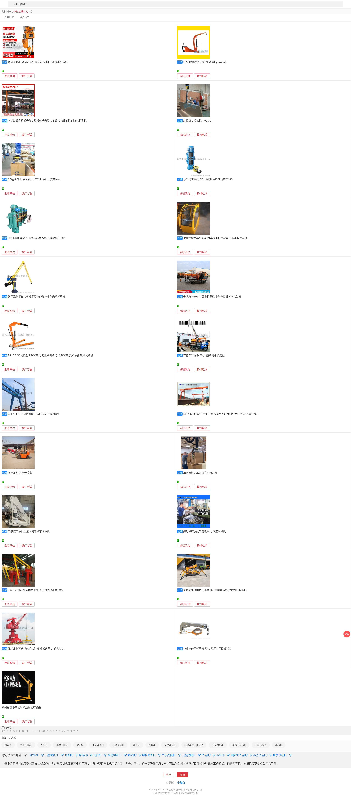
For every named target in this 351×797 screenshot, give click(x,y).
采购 (347, 634)
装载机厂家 (134, 755)
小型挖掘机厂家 (191, 755)
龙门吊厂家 (100, 755)
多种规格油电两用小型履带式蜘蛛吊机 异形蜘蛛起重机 (215, 590)
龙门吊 (44, 745)
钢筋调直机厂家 (117, 755)
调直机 (8, 745)
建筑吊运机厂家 (282, 755)
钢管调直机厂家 (151, 755)
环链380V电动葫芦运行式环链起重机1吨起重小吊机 (38, 62)
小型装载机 (118, 745)
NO (43, 731)
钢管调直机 (170, 745)
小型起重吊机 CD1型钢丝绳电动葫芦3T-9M (208, 179)
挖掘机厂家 (86, 755)
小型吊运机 (261, 745)
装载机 (136, 745)
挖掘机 (152, 745)
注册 (182, 774)
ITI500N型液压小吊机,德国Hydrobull (204, 62)
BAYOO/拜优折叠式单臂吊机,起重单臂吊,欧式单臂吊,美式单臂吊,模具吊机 (50, 355)
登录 (168, 774)
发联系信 (9, 76)
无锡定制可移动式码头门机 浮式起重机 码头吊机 (36, 648)
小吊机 (278, 745)
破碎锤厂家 (37, 755)
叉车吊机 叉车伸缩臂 (20, 472)
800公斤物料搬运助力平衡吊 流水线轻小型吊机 (35, 590)
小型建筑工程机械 (194, 745)
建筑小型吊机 (239, 745)
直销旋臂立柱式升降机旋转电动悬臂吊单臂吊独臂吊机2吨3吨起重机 (47, 120)
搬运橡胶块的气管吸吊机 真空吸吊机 (204, 531)
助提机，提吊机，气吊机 (197, 120)
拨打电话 (27, 76)
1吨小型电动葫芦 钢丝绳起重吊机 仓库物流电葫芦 (37, 238)
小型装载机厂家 (54, 755)
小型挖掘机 (62, 745)
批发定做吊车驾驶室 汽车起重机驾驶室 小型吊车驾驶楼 (215, 238)
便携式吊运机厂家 (241, 755)
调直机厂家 (71, 755)
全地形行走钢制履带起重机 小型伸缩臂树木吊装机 (212, 296)
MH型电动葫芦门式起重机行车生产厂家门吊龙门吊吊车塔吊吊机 (220, 414)
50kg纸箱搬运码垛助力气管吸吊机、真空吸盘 (34, 179)
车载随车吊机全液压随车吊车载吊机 (29, 531)
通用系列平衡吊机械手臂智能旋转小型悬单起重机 (36, 296)
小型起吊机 (218, 745)
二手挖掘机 (26, 745)
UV (63, 731)
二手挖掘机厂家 (171, 755)
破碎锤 (80, 745)
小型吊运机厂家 (262, 755)
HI (26, 731)
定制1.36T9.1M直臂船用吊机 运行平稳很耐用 (34, 414)
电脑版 (181, 782)
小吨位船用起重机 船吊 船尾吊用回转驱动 (207, 648)
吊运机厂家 (208, 755)
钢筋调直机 (98, 745)
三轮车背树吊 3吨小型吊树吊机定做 (204, 355)
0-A (3, 731)
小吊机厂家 (223, 755)
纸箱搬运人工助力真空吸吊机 (200, 472)
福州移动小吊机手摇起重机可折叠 (21, 707)
